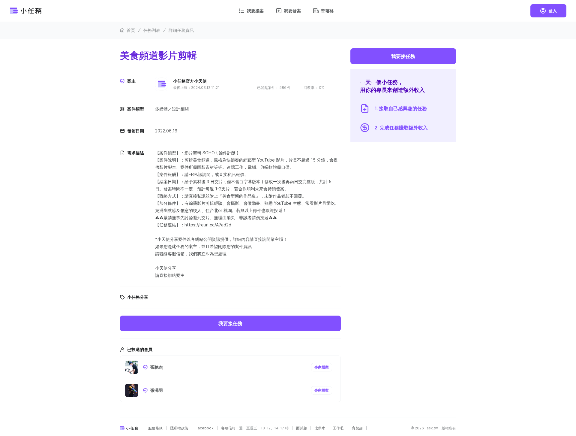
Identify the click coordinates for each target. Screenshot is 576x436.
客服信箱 (228, 428)
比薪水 (319, 428)
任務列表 (151, 30)
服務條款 (155, 428)
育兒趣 (357, 428)
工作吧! (338, 428)
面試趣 (301, 428)
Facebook (205, 428)
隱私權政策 (179, 428)
